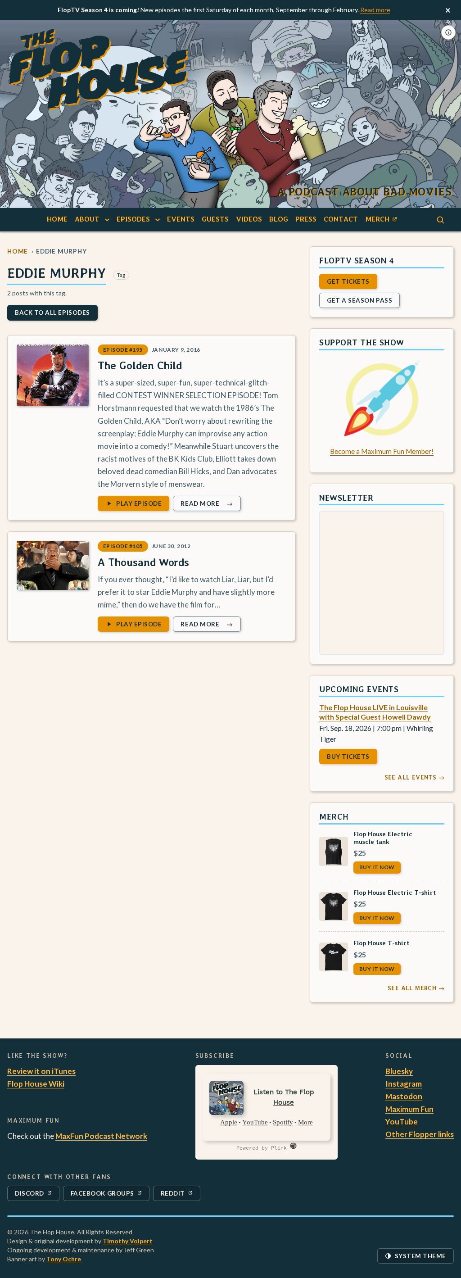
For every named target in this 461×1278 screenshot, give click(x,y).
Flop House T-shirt (381, 943)
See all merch (416, 988)
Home (57, 219)
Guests (215, 219)
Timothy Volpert (128, 1241)
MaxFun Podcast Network (101, 1136)
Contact (341, 219)
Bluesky (399, 1071)
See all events (414, 777)
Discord (34, 1195)
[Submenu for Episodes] (158, 219)
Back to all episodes (52, 312)
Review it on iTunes (41, 1071)
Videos (249, 219)
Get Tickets (348, 281)
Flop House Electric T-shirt (394, 892)
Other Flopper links (419, 1134)
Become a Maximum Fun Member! (382, 451)
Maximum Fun (409, 1109)
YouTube (401, 1121)
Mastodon (403, 1096)
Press (305, 219)
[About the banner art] (448, 32)
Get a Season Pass (359, 300)
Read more (375, 10)
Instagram (403, 1083)
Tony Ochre (63, 1259)
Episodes (133, 219)
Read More (210, 505)
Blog (278, 219)
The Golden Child (140, 365)
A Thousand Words (143, 562)
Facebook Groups (102, 1195)
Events (180, 219)
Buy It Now (377, 867)
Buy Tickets (348, 756)
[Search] (440, 219)
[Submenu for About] (107, 219)
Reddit (180, 1195)
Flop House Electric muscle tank (382, 837)
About (87, 219)
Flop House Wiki (35, 1083)
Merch (382, 221)
